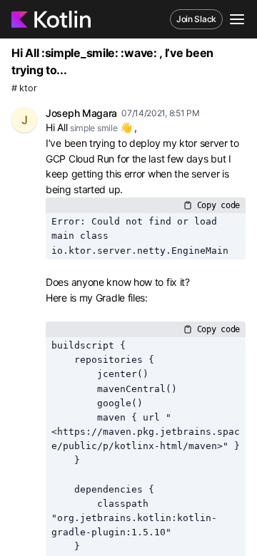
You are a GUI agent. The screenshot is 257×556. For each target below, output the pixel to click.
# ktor (23, 88)
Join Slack (196, 19)
